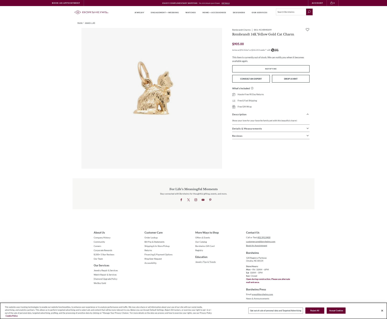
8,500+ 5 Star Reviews (104, 254)
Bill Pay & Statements (154, 241)
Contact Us (252, 232)
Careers (97, 246)
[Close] (382, 310)
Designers (239, 12)
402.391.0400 (263, 237)
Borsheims (252, 252)
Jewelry (139, 12)
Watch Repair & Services (105, 274)
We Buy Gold (100, 283)
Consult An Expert (251, 78)
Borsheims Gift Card (205, 246)
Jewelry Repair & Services (106, 270)
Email (259, 294)
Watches (190, 12)
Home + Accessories (214, 12)
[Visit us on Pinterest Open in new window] (210, 200)
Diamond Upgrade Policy (105, 279)
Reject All (314, 310)
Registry (199, 250)
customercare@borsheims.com (260, 241)
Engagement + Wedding (165, 12)
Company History (102, 237)
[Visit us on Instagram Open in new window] (195, 200)
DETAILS (226, 3)
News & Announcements (257, 298)
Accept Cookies (336, 310)
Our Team (98, 258)
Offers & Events (202, 237)
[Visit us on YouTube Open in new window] (203, 200)
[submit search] (309, 12)
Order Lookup (151, 237)
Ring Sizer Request (153, 258)
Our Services (101, 265)
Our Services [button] (259, 12)
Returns (148, 250)
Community (99, 241)
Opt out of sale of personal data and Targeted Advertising (275, 310)
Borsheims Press (256, 289)
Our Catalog (201, 241)
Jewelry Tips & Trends (205, 262)
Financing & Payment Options (158, 254)
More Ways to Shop (207, 232)
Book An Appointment (66, 3)
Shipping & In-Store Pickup (157, 246)
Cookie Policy (12, 316)
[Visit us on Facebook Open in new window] (181, 200)
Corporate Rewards (103, 250)
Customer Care (154, 232)
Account (317, 3)
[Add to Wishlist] (307, 30)
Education (201, 256)
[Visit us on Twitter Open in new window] (188, 200)
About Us (99, 232)
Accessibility (150, 263)
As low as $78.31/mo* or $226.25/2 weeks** (249, 50)
